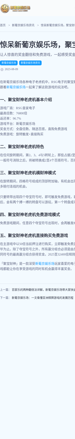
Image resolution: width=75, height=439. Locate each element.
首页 (3, 25)
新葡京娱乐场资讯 (23, 25)
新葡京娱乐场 (9, 63)
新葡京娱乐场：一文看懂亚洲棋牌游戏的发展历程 (42, 297)
